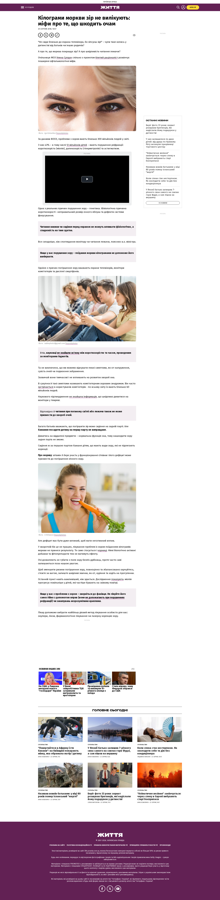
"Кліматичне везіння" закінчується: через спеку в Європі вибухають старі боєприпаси (160, 157)
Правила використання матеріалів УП (111, 845)
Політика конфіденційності (79, 845)
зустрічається (45, 386)
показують (117, 579)
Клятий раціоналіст (106, 57)
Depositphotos (62, 133)
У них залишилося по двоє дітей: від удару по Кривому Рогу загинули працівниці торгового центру (160, 143)
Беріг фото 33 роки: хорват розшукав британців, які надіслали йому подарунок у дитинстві (161, 129)
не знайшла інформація (83, 396)
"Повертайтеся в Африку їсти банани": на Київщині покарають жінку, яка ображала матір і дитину (60, 750)
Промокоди (165, 845)
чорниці (102, 550)
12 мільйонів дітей (77, 144)
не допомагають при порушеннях (105, 597)
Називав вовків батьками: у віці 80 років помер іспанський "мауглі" (163, 169)
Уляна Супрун (64, 57)
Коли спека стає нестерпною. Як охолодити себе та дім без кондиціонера (161, 181)
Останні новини (157, 120)
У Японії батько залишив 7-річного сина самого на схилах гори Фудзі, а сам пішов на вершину (162, 193)
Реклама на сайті (57, 845)
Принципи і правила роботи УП (144, 845)
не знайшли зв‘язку (68, 352)
